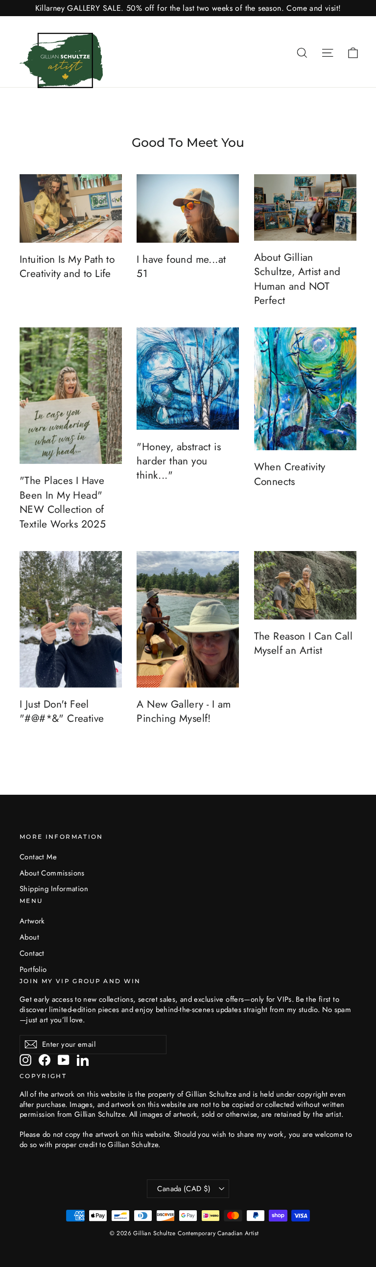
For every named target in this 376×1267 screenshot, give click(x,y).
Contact (32, 953)
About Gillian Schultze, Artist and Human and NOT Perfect (297, 279)
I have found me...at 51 (181, 266)
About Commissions (52, 873)
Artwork (32, 921)
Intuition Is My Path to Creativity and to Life (67, 266)
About (29, 937)
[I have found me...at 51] (188, 208)
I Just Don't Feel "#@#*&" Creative (62, 711)
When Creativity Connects (290, 474)
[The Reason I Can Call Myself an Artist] (305, 585)
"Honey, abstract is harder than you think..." (179, 461)
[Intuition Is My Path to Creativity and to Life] (71, 208)
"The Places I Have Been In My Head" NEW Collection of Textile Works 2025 (63, 502)
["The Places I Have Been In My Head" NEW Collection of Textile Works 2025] (71, 395)
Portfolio (33, 969)
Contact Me (38, 857)
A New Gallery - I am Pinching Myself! (184, 711)
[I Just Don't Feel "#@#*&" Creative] (71, 619)
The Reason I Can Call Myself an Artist (303, 643)
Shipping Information (54, 888)
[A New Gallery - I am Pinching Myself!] (188, 619)
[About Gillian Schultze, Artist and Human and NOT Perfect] (305, 207)
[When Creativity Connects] (305, 388)
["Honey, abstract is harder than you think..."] (188, 378)
